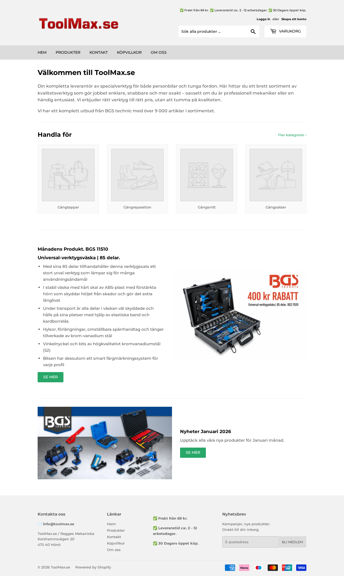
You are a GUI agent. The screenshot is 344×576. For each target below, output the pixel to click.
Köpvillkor (129, 52)
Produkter (68, 52)
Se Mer (50, 377)
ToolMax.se (60, 567)
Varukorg (289, 31)
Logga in (263, 19)
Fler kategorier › (292, 135)
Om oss (159, 52)
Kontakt (98, 52)
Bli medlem (292, 542)
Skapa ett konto (293, 19)
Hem (42, 52)
